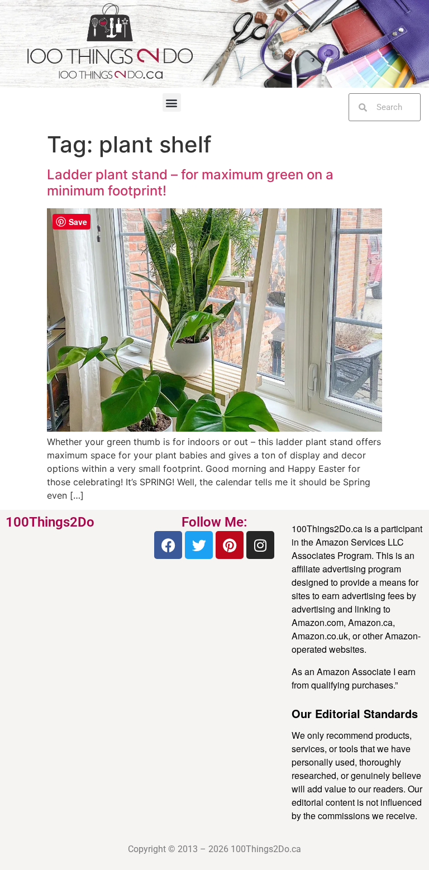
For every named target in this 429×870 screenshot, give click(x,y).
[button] (172, 102)
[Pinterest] (230, 545)
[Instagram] (260, 545)
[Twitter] (199, 545)
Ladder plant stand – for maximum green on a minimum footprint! (190, 182)
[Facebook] (168, 545)
